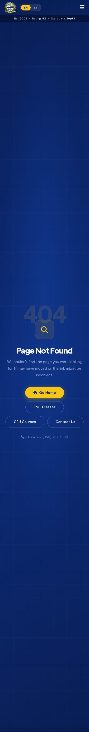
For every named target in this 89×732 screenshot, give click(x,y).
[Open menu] (84, 7)
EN (26, 7)
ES (35, 7)
